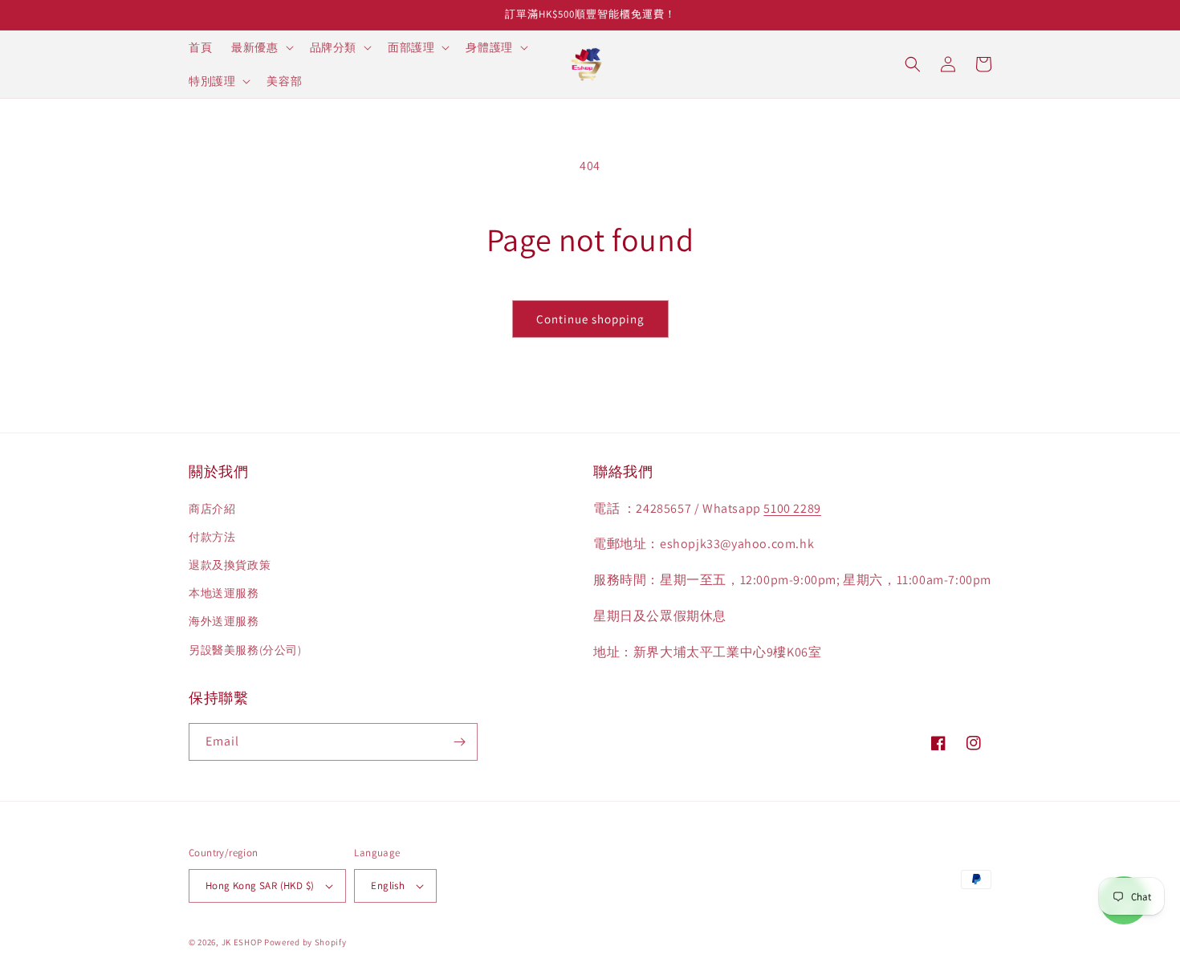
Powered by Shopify (305, 942)
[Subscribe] (459, 742)
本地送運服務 (224, 593)
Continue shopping (590, 319)
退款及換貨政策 (230, 565)
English (388, 885)
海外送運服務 (224, 621)
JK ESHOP (242, 942)
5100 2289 (791, 508)
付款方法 (212, 537)
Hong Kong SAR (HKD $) (259, 885)
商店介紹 (212, 509)
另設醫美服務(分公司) (245, 650)
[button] (260, 47)
